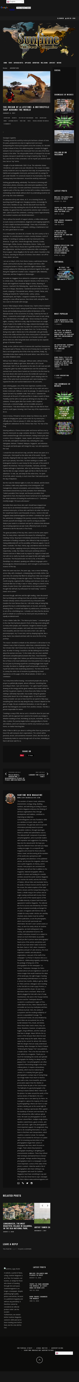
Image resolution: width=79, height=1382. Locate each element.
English (63, 1353)
